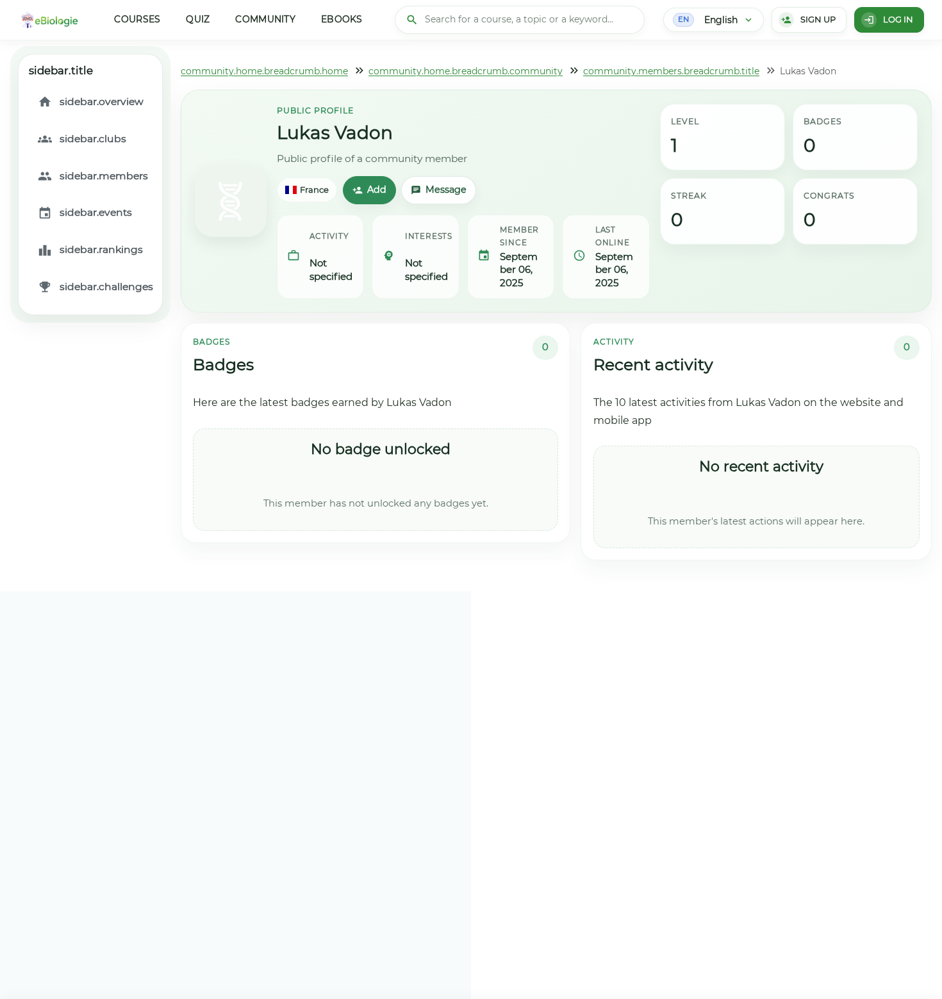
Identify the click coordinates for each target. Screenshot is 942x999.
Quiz (198, 19)
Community (265, 19)
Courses (137, 19)
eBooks (342, 19)
